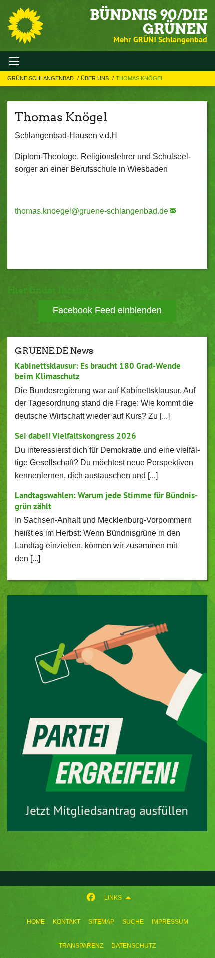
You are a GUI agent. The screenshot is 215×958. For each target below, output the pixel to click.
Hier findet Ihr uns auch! (62, 290)
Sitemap (101, 921)
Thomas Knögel (140, 78)
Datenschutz (134, 945)
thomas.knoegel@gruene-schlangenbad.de (91, 211)
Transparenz (81, 945)
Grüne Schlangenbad (42, 78)
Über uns (95, 78)
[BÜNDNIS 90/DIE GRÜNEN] (26, 26)
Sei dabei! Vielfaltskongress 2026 (75, 435)
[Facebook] (91, 898)
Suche (133, 921)
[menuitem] (36, 922)
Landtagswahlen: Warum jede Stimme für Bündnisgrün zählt (106, 500)
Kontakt (66, 921)
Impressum (170, 921)
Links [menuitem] (113, 897)
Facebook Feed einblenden (107, 310)
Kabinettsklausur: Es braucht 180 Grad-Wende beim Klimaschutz (98, 371)
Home (36, 921)
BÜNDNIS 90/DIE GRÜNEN (149, 21)
